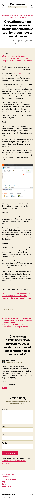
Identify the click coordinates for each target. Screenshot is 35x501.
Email (4, 435)
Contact (5, 484)
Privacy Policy (7, 486)
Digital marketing (9, 15)
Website (4, 443)
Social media (21, 17)
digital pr (21, 15)
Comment (5, 409)
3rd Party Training (9, 479)
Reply (4, 388)
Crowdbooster (17, 74)
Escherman (11, 494)
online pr (12, 17)
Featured (29, 15)
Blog (3, 482)
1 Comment (18, 44)
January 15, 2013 (26, 41)
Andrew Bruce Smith (9, 474)
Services (5, 477)
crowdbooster (8, 309)
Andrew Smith (12, 41)
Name (4, 426)
